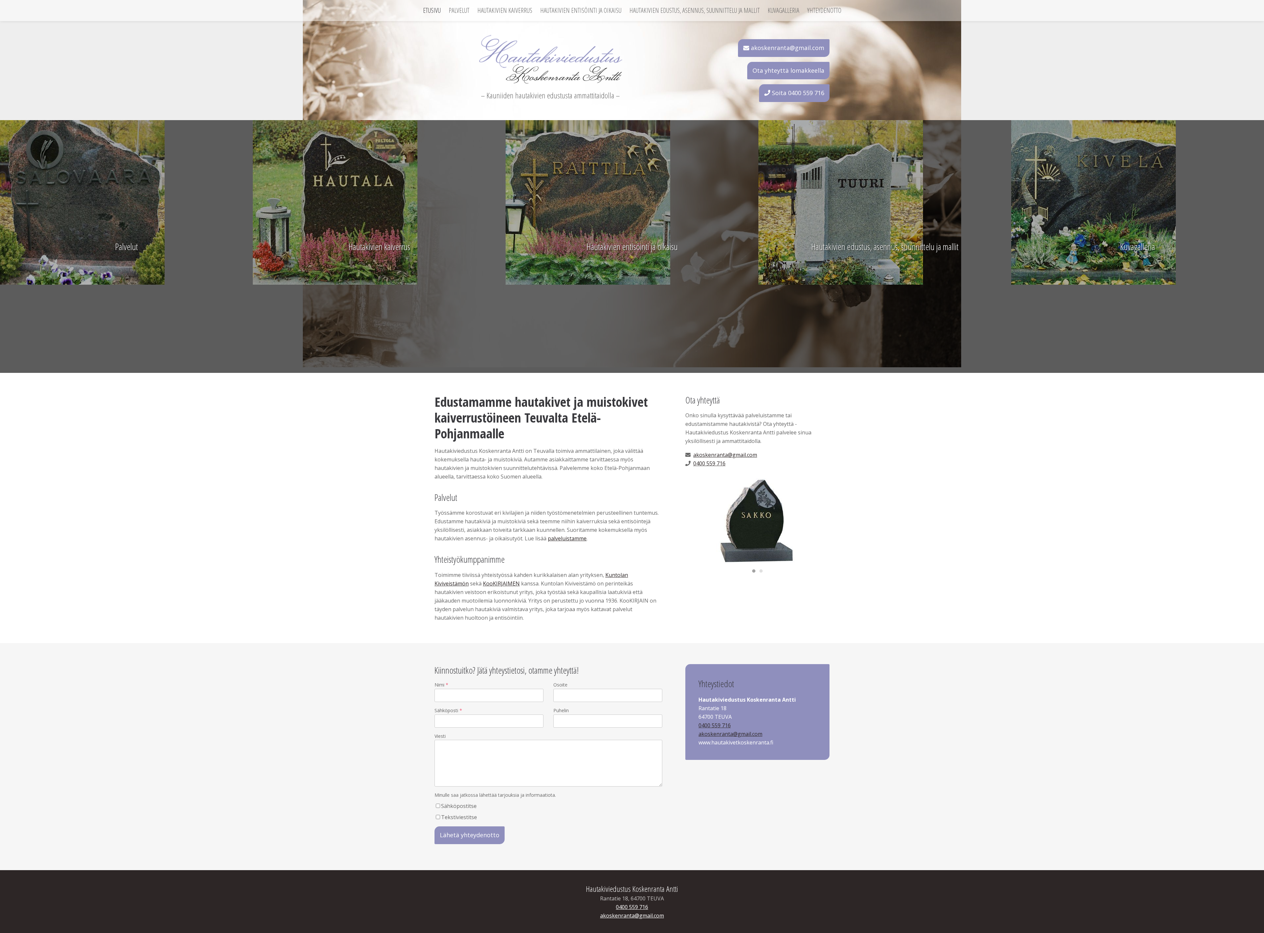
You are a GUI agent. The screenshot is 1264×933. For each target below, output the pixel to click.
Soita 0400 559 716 (797, 93)
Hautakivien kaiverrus (504, 10)
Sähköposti (446, 710)
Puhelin (561, 710)
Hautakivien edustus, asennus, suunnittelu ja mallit (694, 10)
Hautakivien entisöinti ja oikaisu (580, 10)
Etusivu (432, 10)
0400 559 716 (709, 463)
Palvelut (459, 10)
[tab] (753, 571)
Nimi (439, 685)
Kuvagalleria (783, 10)
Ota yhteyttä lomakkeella (788, 70)
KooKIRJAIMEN (501, 583)
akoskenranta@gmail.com (786, 48)
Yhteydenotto (824, 10)
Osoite (560, 685)
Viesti (440, 736)
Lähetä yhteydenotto (469, 835)
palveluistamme (567, 538)
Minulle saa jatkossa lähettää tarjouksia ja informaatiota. (495, 795)
